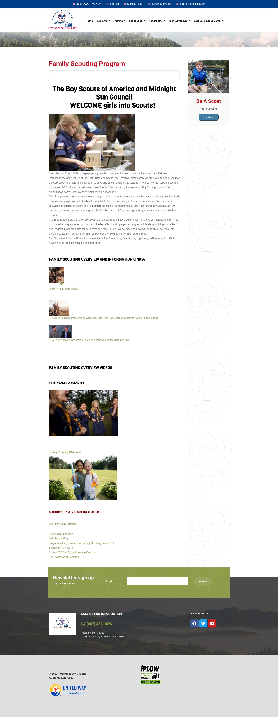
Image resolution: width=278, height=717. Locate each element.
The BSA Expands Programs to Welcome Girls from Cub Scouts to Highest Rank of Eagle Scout (103, 317)
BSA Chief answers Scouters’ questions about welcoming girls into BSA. (90, 340)
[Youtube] (212, 623)
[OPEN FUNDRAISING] (164, 21)
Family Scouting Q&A (61, 533)
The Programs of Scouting (64, 557)
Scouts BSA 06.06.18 (61, 547)
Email (110, 581)
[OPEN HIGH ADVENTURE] (189, 21)
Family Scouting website (63, 288)
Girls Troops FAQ (58, 538)
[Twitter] (203, 623)
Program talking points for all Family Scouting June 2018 (81, 543)
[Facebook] (194, 623)
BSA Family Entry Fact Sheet (63, 524)
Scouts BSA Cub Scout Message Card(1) (72, 552)
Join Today (208, 117)
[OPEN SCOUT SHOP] (145, 21)
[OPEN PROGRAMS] (109, 21)
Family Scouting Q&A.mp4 (65, 452)
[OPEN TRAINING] (125, 21)
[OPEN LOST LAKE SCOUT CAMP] (223, 21)
